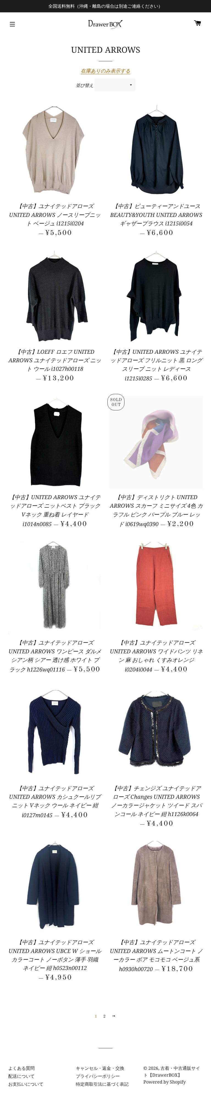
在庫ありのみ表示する (105, 70)
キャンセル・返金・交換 (100, 1068)
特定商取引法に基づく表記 (102, 1084)
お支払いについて (25, 1084)
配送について (21, 1076)
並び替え (84, 85)
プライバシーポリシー (98, 1076)
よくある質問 (21, 1068)
